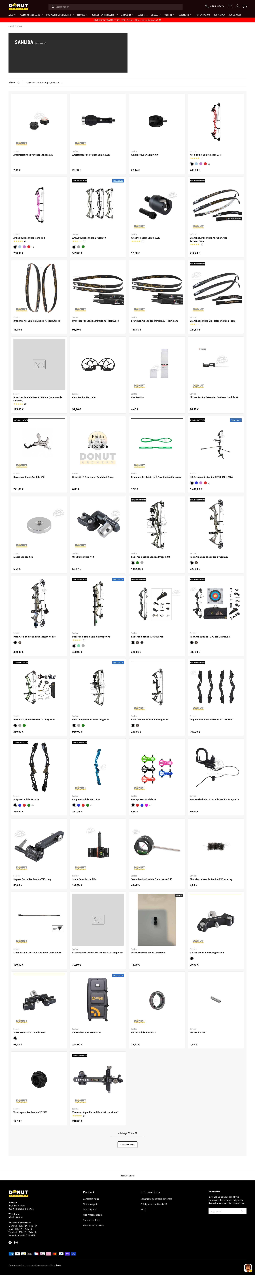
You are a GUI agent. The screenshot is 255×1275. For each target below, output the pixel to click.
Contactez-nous (91, 1198)
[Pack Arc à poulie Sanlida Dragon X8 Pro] (39, 604)
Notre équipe (89, 1209)
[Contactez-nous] (230, 6)
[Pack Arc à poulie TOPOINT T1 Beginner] (39, 687)
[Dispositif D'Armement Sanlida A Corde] (98, 444)
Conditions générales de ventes (156, 1198)
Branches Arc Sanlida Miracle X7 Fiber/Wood (36, 320)
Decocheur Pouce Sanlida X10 (28, 477)
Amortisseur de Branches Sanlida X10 (33, 154)
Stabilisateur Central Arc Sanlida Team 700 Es (37, 952)
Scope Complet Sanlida (84, 879)
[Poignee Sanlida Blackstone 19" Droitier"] (216, 687)
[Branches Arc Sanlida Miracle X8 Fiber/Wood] (98, 288)
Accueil (11, 26)
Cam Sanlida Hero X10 (83, 397)
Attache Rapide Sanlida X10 (145, 237)
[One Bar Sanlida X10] (98, 524)
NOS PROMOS (219, 15)
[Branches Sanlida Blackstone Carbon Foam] (216, 288)
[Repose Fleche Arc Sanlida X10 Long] (39, 846)
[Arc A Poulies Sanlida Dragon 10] (98, 205)
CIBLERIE (168, 15)
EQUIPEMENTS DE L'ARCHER (58, 15)
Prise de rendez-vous (93, 1225)
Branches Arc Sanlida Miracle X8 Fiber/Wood (95, 320)
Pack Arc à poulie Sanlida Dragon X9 (91, 636)
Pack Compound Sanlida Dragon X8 (149, 719)
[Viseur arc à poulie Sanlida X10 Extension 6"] (98, 1079)
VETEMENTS (184, 15)
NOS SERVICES (235, 15)
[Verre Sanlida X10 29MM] (157, 999)
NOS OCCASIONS (203, 15)
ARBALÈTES (126, 15)
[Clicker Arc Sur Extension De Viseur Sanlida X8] (216, 364)
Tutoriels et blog (91, 1220)
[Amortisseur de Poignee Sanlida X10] (98, 122)
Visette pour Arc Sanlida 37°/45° (30, 1112)
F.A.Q (143, 1209)
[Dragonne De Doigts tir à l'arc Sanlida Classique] (157, 444)
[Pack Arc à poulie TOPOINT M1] (157, 604)
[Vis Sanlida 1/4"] (216, 999)
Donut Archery (20, 1265)
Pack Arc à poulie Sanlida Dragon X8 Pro (34, 636)
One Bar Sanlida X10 (83, 556)
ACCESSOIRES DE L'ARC (30, 15)
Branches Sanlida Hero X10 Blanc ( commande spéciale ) (37, 399)
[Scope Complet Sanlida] (98, 846)
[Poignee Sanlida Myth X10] (98, 766)
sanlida (19, 26)
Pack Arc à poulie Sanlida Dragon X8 (209, 556)
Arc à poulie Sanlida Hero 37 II (205, 154)
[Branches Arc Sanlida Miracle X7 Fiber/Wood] (39, 288)
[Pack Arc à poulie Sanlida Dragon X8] (216, 524)
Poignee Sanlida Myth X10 (86, 799)
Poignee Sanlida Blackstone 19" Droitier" (211, 719)
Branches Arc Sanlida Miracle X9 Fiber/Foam (154, 320)
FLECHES (81, 15)
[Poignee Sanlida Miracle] (39, 766)
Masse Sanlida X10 (23, 556)
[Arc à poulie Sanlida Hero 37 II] (216, 122)
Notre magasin (90, 1204)
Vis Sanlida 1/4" (198, 1032)
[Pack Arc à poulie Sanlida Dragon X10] (157, 524)
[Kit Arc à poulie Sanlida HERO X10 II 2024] (216, 444)
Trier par (30, 82)
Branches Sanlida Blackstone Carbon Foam (212, 320)
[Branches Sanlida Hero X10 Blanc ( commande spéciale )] (39, 364)
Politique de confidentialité (154, 1204)
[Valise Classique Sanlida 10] (98, 999)
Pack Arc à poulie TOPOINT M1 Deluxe (210, 636)
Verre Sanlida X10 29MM (143, 1032)
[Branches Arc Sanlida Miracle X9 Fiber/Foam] (157, 288)
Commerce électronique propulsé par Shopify (43, 1265)
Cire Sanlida (137, 397)
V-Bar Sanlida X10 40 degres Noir (207, 952)
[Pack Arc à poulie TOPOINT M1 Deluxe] (216, 604)
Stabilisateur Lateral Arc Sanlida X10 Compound (97, 952)
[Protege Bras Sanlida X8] (157, 766)
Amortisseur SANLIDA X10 (144, 154)
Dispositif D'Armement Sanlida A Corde (93, 477)
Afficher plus (127, 1144)
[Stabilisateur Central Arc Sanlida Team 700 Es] (39, 920)
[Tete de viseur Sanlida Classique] (157, 920)
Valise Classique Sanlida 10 (86, 1032)
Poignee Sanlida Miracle (26, 799)
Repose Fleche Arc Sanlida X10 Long (32, 879)
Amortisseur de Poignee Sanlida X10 (91, 154)
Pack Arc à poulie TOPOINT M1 (147, 636)
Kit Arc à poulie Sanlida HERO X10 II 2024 (211, 477)
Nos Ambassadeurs (92, 1214)
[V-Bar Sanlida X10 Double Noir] (39, 999)
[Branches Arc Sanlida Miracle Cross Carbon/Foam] (216, 205)
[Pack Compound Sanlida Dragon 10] (98, 687)
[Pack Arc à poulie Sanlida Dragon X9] (98, 604)
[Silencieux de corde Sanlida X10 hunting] (216, 846)
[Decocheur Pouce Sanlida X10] (39, 444)
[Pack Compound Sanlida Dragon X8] (157, 687)
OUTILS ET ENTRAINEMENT (103, 15)
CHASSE (154, 15)
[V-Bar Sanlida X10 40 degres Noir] (216, 920)
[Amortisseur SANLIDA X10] (157, 122)
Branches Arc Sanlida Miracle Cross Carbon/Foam (208, 239)
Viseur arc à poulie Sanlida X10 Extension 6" (95, 1112)
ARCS (10, 15)
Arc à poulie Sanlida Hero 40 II (29, 237)
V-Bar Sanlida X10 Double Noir (29, 1032)
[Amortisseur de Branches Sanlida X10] (39, 122)
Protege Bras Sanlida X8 (143, 799)
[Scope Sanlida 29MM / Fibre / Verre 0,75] (157, 846)
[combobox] (115, 7)
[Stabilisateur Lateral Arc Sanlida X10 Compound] (98, 920)
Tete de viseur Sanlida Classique (148, 952)
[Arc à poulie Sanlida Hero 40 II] (39, 205)
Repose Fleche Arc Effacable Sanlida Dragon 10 (214, 799)
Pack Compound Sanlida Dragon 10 (90, 719)
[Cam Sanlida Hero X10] (98, 364)
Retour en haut (127, 1175)
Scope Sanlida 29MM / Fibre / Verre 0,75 (151, 879)
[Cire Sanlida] (157, 364)
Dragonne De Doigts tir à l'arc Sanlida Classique (156, 477)
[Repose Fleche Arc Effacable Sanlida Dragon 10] (216, 766)
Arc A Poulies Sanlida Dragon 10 (89, 237)
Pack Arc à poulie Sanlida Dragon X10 (150, 556)
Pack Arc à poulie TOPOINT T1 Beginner (34, 719)
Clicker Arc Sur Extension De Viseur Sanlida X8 (214, 397)
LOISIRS (141, 15)
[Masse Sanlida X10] (39, 524)
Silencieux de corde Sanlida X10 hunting (211, 879)
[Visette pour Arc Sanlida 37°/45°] (39, 1079)
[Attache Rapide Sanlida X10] (157, 205)
